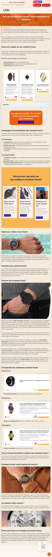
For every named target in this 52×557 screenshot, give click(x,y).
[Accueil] (13, 22)
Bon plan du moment (20, 113)
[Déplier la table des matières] (48, 104)
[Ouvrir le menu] (49, 10)
